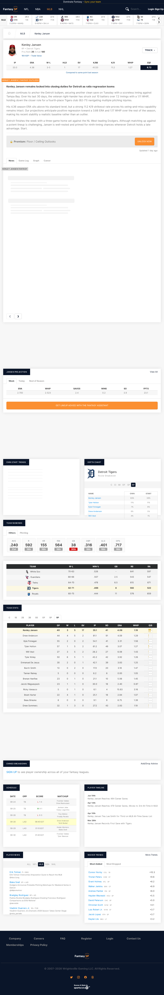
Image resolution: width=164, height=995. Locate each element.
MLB (49, 9)
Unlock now (144, 141)
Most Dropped (114, 864)
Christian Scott (95, 905)
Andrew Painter (95, 891)
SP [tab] (50, 617)
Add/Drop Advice (149, 763)
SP (128, 485)
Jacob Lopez (94, 914)
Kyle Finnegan (94, 507)
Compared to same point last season (82, 72)
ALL (29, 864)
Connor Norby (95, 872)
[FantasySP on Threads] (92, 977)
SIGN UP (11, 772)
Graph (36, 160)
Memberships (15, 944)
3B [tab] (29, 617)
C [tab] (9, 617)
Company (15, 938)
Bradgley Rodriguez (19, 895)
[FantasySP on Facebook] (85, 977)
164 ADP (25, 56)
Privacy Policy (38, 944)
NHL (61, 9)
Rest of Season (36, 381)
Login (151, 9)
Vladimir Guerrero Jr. (20, 908)
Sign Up (159, 9)
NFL (26, 9)
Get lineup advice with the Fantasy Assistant (82, 405)
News (11, 160)
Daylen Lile (93, 919)
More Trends (151, 855)
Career (47, 160)
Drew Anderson (95, 511)
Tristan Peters (95, 877)
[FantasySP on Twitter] (71, 977)
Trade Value (36, 56)
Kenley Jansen (42, 33)
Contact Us (134, 938)
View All (154, 372)
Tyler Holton (93, 502)
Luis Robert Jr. (95, 909)
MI (119, 485)
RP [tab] (57, 617)
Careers (39, 938)
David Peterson (95, 900)
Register (86, 938)
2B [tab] (22, 617)
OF (123, 485)
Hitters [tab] (12, 533)
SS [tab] (36, 617)
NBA (38, 9)
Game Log (24, 160)
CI (115, 485)
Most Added (96, 864)
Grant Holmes (95, 881)
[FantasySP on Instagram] (78, 977)
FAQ (62, 938)
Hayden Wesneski (96, 895)
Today (22, 381)
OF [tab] (43, 617)
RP (133, 485)
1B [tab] (16, 617)
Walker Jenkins (95, 886)
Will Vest (92, 516)
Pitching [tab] (24, 533)
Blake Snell (15, 882)
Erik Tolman (15, 872)
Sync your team (92, 1)
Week (11, 381)
